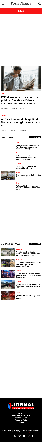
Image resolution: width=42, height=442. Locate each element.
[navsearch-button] (39, 3)
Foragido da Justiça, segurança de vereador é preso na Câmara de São (28, 296)
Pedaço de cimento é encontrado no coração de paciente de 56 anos (26, 157)
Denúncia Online (21, 420)
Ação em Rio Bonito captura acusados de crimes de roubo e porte (28, 187)
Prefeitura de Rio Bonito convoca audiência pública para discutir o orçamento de (28, 253)
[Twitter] (19, 436)
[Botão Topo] (32, 436)
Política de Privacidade (21, 415)
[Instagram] (14, 436)
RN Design (26, 432)
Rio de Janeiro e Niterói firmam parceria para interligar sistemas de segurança (28, 275)
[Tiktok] (28, 436)
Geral (2, 93)
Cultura (18, 142)
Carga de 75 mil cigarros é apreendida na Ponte (26, 167)
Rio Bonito (19, 249)
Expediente (21, 413)
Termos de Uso (21, 418)
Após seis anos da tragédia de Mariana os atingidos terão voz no (20, 122)
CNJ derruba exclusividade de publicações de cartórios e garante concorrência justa (20, 100)
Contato (21, 422)
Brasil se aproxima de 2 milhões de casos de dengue (28, 176)
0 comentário (22, 130)
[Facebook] (10, 436)
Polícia (18, 292)
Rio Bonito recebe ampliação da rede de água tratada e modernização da (28, 264)
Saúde (18, 172)
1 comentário (22, 108)
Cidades (3, 115)
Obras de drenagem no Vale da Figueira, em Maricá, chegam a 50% (28, 286)
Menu (3, 3)
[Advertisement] (21, 40)
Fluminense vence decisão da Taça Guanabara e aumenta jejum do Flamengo (27, 147)
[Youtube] (23, 436)
